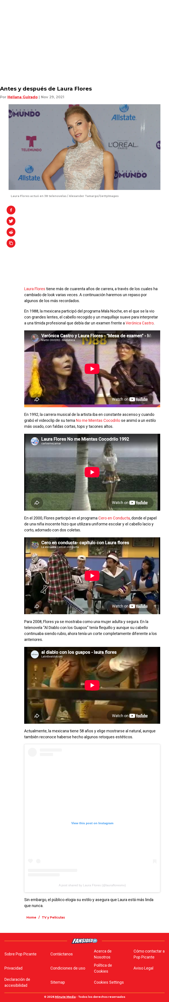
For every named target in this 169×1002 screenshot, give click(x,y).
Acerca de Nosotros (103, 954)
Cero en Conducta (114, 518)
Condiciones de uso (67, 968)
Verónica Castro (140, 323)
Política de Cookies (103, 968)
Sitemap (57, 982)
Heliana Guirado (22, 97)
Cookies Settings (109, 982)
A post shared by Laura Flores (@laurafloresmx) (92, 885)
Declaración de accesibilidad (17, 982)
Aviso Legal (143, 968)
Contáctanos (61, 954)
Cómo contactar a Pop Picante (149, 954)
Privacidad (13, 968)
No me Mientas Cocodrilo (98, 420)
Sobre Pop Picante (20, 954)
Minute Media (65, 996)
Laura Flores (34, 288)
